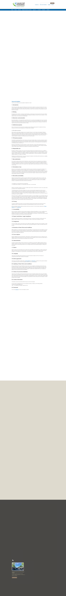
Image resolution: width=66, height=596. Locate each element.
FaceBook (39, 9)
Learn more (14, 577)
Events (16, 9)
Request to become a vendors (27, 9)
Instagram (43, 9)
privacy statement (27, 260)
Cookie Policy (19, 207)
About (12, 9)
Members (19, 9)
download (16, 289)
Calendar (48, 9)
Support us (34, 9)
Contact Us (37, 4)
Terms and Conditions (43, 4)
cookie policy (33, 260)
